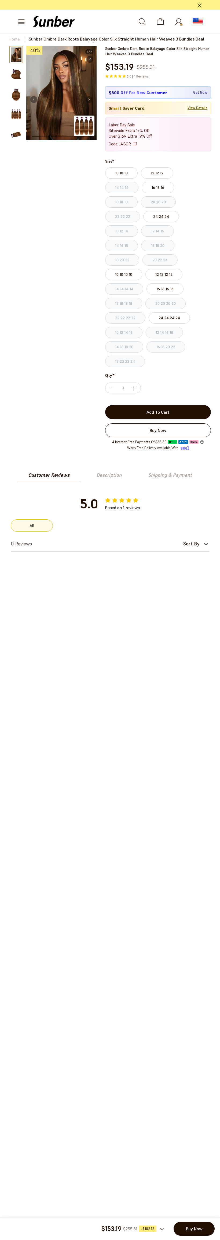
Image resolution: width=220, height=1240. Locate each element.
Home (14, 39)
